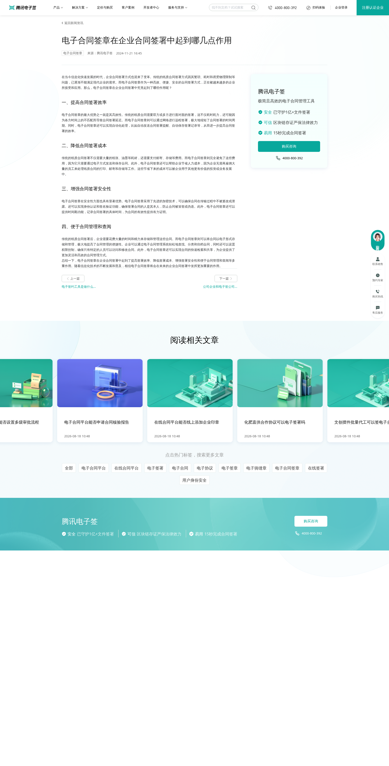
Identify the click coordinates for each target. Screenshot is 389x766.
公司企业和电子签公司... (220, 286)
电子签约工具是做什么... (79, 286)
